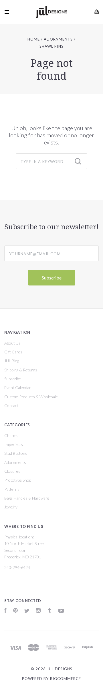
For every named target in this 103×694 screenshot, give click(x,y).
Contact (11, 405)
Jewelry (10, 506)
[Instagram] (38, 611)
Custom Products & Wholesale (31, 396)
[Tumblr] (49, 611)
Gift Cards (13, 351)
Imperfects (13, 444)
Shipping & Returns (20, 369)
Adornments (15, 462)
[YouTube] (61, 611)
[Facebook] (5, 611)
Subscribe (12, 378)
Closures (12, 471)
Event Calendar (17, 387)
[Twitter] (26, 611)
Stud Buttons (15, 453)
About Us (12, 343)
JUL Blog (11, 360)
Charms (11, 435)
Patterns (11, 489)
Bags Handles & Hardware (26, 498)
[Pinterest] (15, 611)
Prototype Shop (17, 480)
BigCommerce (65, 678)
